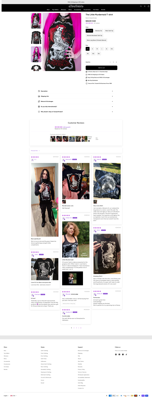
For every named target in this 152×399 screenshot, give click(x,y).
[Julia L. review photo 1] (44, 269)
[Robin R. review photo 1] (107, 181)
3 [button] (76, 328)
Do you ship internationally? (49, 106)
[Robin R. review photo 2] (95, 202)
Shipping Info (45, 96)
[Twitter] (123, 354)
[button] (79, 328)
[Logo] (76, 6)
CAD (14, 395)
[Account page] (145, 6)
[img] (35, 157)
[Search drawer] (141, 6)
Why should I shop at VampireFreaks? (52, 111)
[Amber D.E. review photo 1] (76, 239)
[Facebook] (119, 354)
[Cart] (148, 6)
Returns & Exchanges (47, 101)
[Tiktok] (126, 354)
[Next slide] (36, 68)
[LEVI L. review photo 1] (107, 254)
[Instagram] (116, 354)
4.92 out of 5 (66, 127)
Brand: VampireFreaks (91, 18)
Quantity (88, 62)
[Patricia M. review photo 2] (64, 202)
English (5, 395)
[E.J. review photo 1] (44, 200)
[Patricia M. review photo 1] (76, 181)
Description (44, 91)
